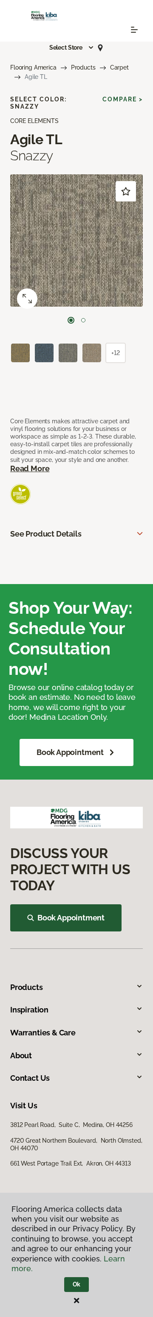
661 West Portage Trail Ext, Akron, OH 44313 (70, 1163)
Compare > (122, 99)
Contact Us (30, 1078)
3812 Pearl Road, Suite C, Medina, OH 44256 (71, 1124)
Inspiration (29, 1009)
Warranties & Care (43, 1032)
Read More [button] (29, 468)
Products (83, 67)
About (21, 1055)
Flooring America (33, 67)
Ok (77, 1284)
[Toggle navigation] (134, 29)
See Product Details (46, 533)
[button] (71, 47)
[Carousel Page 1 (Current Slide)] (71, 320)
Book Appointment (70, 752)
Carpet (119, 67)
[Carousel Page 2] (83, 320)
